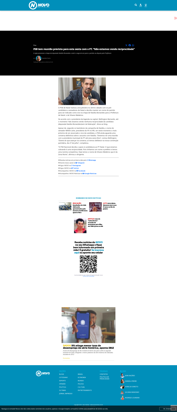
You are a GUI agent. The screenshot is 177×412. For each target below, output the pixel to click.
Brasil (80, 374)
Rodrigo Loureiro (132, 398)
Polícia (81, 384)
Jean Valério (130, 376)
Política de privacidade (104, 378)
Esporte (62, 381)
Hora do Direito (131, 387)
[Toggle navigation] (145, 5)
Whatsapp (92, 160)
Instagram (77, 165)
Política (62, 387)
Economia (82, 377)
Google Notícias (90, 173)
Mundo (81, 381)
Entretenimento (85, 390)
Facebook (81, 171)
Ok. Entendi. (167, 409)
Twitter (76, 168)
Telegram (81, 163)
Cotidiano (63, 377)
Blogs (61, 374)
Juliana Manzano (132, 392)
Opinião (62, 384)
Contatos (104, 374)
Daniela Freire (131, 381)
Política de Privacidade (88, 276)
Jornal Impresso (65, 393)
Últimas (62, 390)
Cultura (81, 387)
